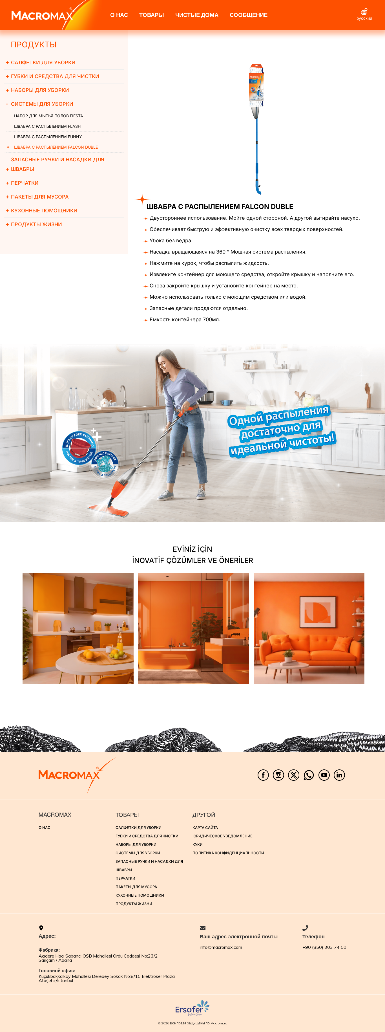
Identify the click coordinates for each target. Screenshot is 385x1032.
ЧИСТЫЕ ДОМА (196, 14)
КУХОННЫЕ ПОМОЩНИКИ (41, 210)
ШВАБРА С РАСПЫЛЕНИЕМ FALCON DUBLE (56, 147)
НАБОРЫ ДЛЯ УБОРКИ (37, 90)
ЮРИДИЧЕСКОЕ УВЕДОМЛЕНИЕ (223, 836)
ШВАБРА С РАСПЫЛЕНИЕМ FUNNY (48, 136)
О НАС (119, 14)
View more (78, 628)
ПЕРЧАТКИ (22, 182)
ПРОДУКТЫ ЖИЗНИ (33, 224)
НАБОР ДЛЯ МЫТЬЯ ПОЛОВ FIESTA (48, 115)
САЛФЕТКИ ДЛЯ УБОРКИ (40, 62)
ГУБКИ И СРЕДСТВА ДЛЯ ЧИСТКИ (52, 76)
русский (364, 18)
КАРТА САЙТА (205, 827)
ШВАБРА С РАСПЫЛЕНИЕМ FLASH (47, 126)
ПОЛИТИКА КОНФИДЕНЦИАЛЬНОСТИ (228, 853)
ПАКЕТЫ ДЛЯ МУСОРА (37, 196)
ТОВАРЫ (151, 14)
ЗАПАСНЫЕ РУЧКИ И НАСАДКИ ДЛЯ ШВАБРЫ (54, 164)
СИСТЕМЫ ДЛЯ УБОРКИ (39, 103)
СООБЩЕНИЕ (248, 14)
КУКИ (198, 844)
